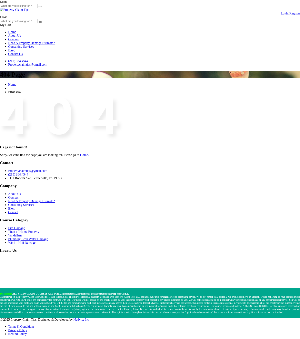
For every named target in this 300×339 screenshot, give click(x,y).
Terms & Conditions (21, 326)
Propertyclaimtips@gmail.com (27, 64)
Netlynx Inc (81, 319)
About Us (14, 35)
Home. (84, 155)
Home (12, 32)
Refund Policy (17, 334)
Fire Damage (16, 228)
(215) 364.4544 (18, 61)
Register (294, 13)
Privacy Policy (17, 330)
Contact (13, 212)
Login (285, 13)
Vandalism (15, 235)
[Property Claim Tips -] (14, 9)
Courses (13, 39)
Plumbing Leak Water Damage (28, 239)
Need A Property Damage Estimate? (31, 43)
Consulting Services (21, 46)
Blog (11, 50)
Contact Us (15, 54)
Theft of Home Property (23, 231)
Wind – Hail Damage (22, 242)
